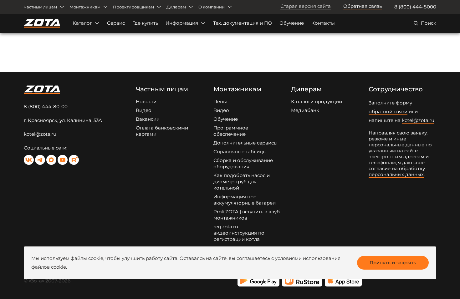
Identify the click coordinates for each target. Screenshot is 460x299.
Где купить (145, 23)
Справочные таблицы (240, 152)
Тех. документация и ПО (242, 23)
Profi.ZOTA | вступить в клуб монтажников (246, 215)
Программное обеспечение (230, 131)
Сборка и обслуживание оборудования (243, 163)
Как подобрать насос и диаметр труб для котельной (241, 181)
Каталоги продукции (316, 101)
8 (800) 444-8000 (415, 7)
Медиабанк (305, 110)
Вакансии (148, 119)
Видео (143, 110)
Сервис (116, 23)
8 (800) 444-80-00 (46, 106)
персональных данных (396, 174)
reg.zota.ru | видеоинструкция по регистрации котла (238, 233)
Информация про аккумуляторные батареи (244, 200)
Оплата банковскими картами (162, 131)
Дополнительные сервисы (245, 143)
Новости (146, 101)
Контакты (323, 23)
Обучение (291, 23)
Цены (220, 101)
